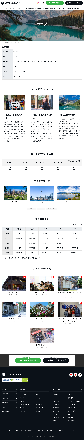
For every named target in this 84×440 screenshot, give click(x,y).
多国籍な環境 (72, 408)
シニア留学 (71, 421)
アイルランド (39, 404)
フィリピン (23, 394)
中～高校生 (56, 414)
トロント (41, 209)
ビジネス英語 (56, 401)
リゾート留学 (72, 411)
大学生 (70, 414)
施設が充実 (56, 408)
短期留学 (55, 394)
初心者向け (56, 404)
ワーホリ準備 (56, 398)
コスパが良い (72, 404)
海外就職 (70, 417)
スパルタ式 (56, 411)
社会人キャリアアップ (59, 417)
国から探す (10, 42)
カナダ (22, 398)
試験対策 (70, 398)
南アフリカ (23, 411)
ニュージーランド (25, 404)
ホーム (4, 42)
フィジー (22, 408)
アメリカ (38, 394)
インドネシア (39, 408)
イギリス (38, 401)
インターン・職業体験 (74, 401)
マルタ (22, 401)
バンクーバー (51, 209)
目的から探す (56, 389)
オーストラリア (40, 398)
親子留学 (55, 421)
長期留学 (70, 394)
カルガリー (32, 209)
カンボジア (39, 411)
